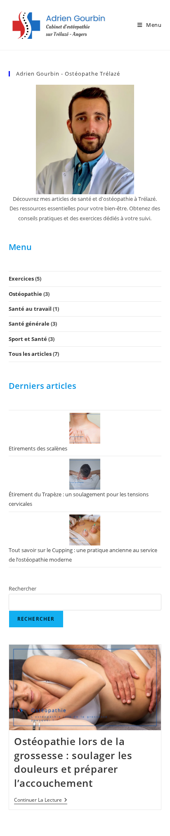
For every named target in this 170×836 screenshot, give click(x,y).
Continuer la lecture (40, 800)
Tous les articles (30, 353)
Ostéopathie (25, 294)
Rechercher (22, 588)
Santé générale (29, 323)
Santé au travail (30, 308)
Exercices (21, 278)
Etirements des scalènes (38, 448)
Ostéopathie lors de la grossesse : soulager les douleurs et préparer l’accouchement (73, 762)
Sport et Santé (28, 339)
